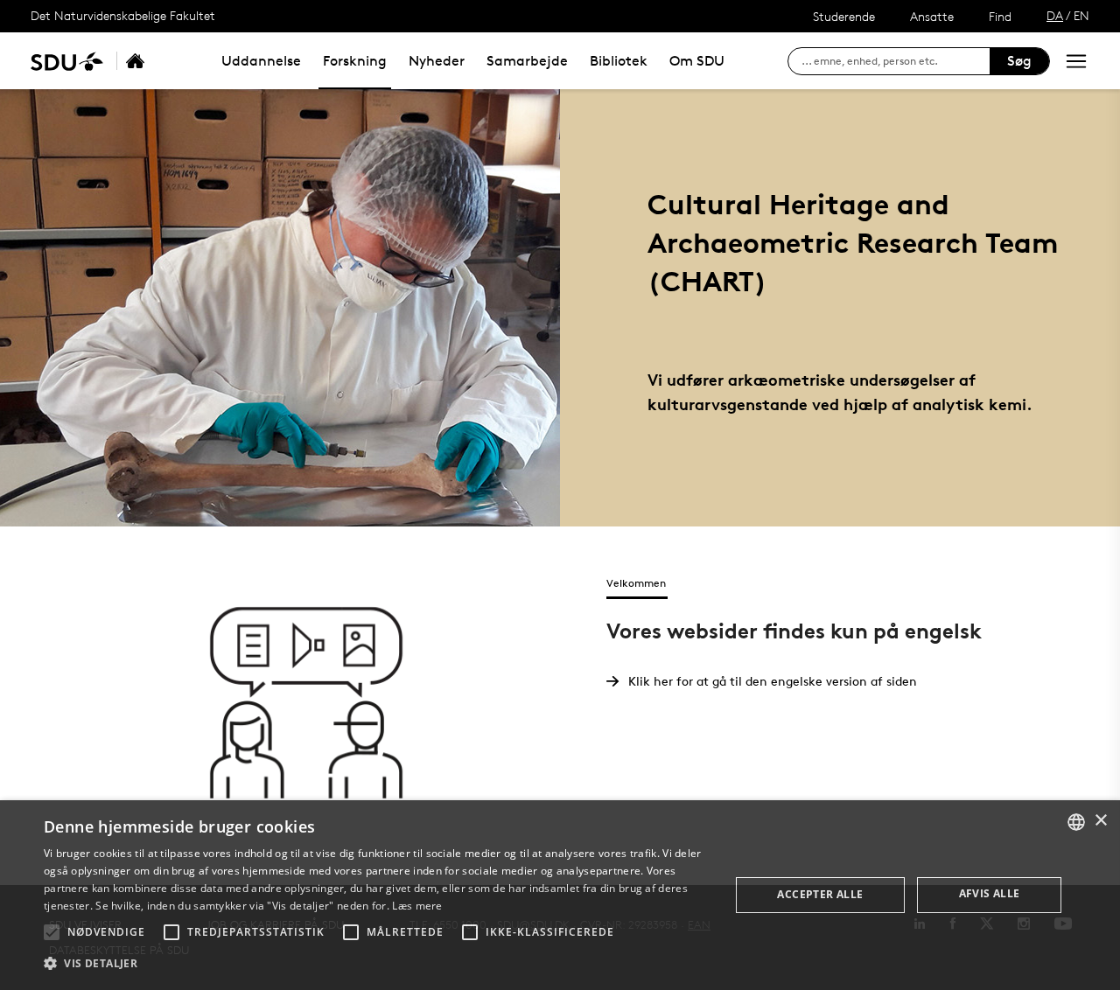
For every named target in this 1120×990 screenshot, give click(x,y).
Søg (1019, 60)
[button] (51, 932)
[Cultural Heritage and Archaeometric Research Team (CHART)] (154, 61)
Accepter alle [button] (820, 894)
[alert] (560, 895)
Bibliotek (619, 60)
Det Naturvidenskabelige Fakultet (123, 15)
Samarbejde (527, 60)
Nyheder (437, 60)
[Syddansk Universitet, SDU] (67, 61)
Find (1000, 16)
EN (1081, 15)
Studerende (844, 16)
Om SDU (696, 60)
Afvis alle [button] (989, 893)
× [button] (1100, 820)
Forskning (355, 60)
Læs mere (417, 905)
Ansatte (932, 16)
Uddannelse (261, 60)
